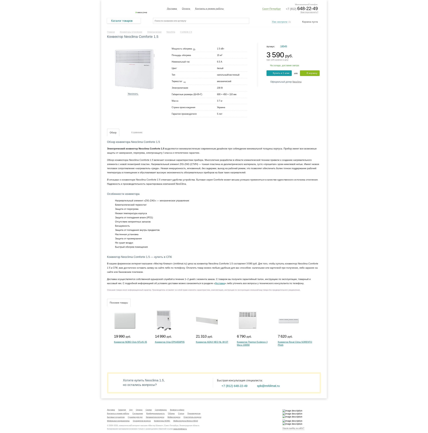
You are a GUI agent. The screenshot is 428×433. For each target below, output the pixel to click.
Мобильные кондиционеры (118, 421)
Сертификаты (161, 410)
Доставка (172, 8)
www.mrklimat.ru (180, 429)
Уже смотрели (279, 21)
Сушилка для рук (135, 417)
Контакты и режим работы (209, 8)
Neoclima (296, 82)
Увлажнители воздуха (155, 417)
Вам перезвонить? (309, 12)
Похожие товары (119, 302)
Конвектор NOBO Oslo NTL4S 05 (130, 342)
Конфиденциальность (155, 413)
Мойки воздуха (174, 417)
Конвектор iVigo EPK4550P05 (170, 342)
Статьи (181, 413)
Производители (193, 413)
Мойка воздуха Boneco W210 (185, 421)
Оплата (186, 8)
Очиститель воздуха (192, 417)
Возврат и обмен (177, 410)
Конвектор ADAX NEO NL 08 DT (212, 342)
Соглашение (137, 413)
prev (109, 68)
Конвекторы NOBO (162, 421)
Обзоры (171, 413)
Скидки (149, 410)
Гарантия (122, 410)
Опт (131, 410)
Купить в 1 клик (281, 73)
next (160, 68)
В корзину (312, 73)
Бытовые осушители (116, 417)
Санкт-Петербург (271, 8)
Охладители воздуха (142, 421)
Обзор (113, 132)
